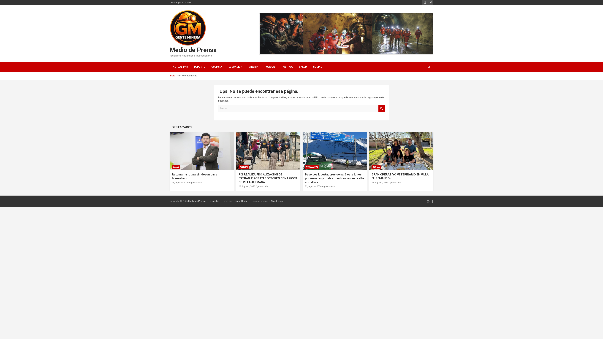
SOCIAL (317, 66)
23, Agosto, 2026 (313, 186)
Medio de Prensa (193, 50)
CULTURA (216, 66)
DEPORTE (199, 66)
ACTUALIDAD (180, 66)
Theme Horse (240, 201)
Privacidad (214, 201)
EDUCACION (235, 66)
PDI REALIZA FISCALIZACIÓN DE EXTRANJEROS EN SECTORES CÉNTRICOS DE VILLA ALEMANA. (268, 178)
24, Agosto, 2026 (180, 182)
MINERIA (253, 66)
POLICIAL (270, 66)
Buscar (381, 108)
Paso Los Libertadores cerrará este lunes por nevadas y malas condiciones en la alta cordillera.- (334, 178)
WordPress (277, 201)
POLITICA (287, 66)
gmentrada (196, 182)
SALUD (303, 66)
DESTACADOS (182, 127)
